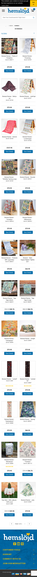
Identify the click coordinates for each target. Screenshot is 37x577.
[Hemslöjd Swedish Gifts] (18, 537)
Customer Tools (11, 550)
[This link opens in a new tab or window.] (14, 543)
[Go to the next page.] (29, 523)
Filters (4, 34)
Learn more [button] (5, 5)
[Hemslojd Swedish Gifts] (18, 10)
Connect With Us (12, 559)
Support (7, 554)
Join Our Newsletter (14, 563)
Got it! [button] (33, 3)
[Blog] (22, 543)
